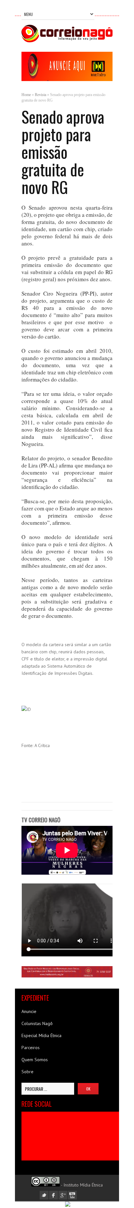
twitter (44, 1195)
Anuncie (28, 1011)
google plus (63, 1195)
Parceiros (30, 1047)
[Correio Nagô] (67, 41)
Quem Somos (34, 1059)
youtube (72, 1195)
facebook (53, 1195)
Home (26, 94)
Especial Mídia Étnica (41, 1035)
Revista (40, 94)
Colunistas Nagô (37, 1023)
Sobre (27, 1072)
